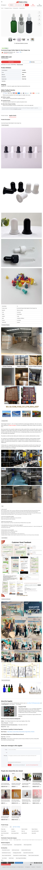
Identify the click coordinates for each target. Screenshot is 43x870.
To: (6, 752)
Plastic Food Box (24, 829)
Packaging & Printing (8, 8)
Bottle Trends (11, 858)
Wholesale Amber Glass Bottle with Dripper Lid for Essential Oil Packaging (26, 801)
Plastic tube (3, 829)
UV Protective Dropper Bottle (7, 844)
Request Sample (20, 64)
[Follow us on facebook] (34, 862)
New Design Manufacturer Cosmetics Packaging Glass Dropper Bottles (16, 817)
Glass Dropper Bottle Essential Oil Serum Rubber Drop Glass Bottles (37, 784)
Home (2, 8)
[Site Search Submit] (27, 5)
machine (12, 829)
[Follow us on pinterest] (41, 862)
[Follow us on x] (36, 862)
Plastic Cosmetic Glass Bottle (33, 855)
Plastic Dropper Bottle (27, 844)
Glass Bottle (9, 731)
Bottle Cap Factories (15, 850)
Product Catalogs (17, 826)
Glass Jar (23, 831)
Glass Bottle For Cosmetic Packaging (19, 855)
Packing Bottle (15, 8)
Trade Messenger (18, 862)
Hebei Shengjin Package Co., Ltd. (9, 52)
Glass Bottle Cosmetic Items (28, 852)
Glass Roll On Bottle (35, 831)
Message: (5, 755)
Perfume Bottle (22, 731)
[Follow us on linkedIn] (30, 864)
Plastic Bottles (3, 831)
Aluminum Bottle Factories (26, 850)
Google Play (10, 862)
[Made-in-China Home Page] (21, 2)
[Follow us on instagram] (38, 862)
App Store (4, 862)
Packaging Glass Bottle (17, 852)
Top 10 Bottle (4, 858)
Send (9, 764)
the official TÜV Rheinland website (33, 703)
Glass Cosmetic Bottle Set (6, 855)
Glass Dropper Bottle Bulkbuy (21, 858)
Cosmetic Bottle (15, 731)
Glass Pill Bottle (24, 833)
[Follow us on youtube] (39, 862)
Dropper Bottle (27, 731)
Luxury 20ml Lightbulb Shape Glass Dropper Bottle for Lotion (36, 801)
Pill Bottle (32, 731)
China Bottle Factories (6, 850)
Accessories (13, 831)
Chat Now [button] (33, 61)
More (2, 860)
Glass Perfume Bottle (4, 833)
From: (6, 749)
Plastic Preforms (34, 829)
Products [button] (11, 4)
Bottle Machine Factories (6, 852)
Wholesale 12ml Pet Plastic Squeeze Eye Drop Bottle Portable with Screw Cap (16, 784)
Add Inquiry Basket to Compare (22, 43)
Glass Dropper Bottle (14, 833)
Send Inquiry (11, 61)
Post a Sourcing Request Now (32, 764)
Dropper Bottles (22, 8)
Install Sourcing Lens (6, 864)
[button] (1, 1)
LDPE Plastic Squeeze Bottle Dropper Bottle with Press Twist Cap (16, 801)
